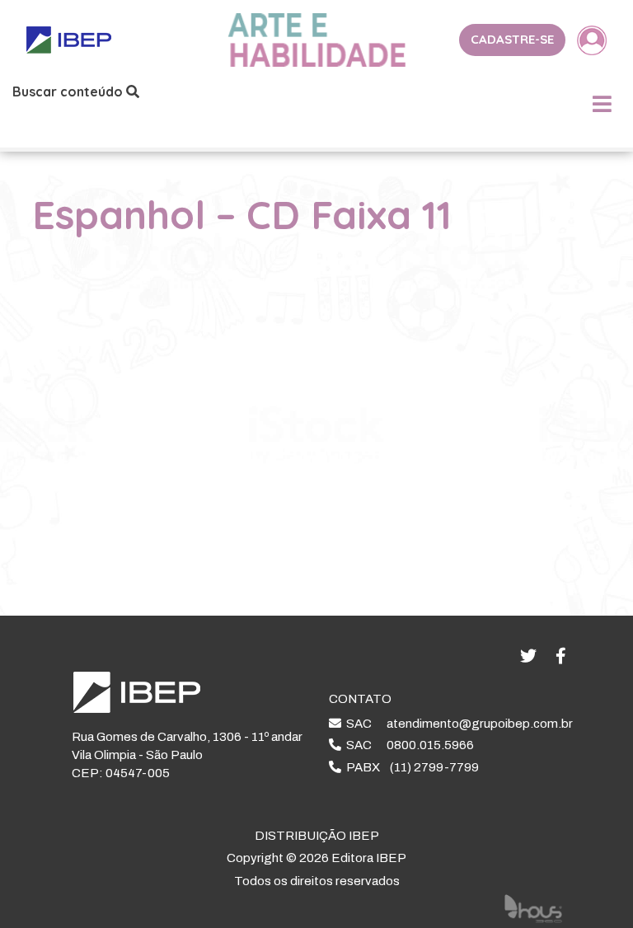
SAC (457, 723)
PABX (410, 767)
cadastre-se (512, 39)
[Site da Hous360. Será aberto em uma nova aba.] (533, 907)
